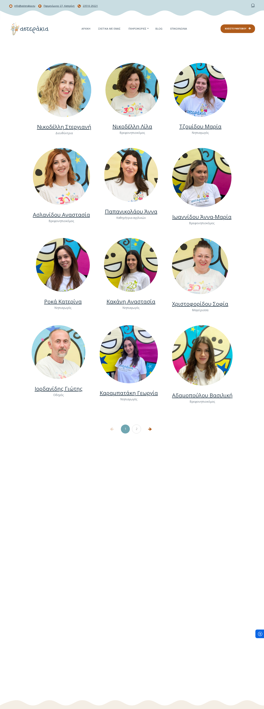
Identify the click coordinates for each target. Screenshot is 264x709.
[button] (253, 5)
